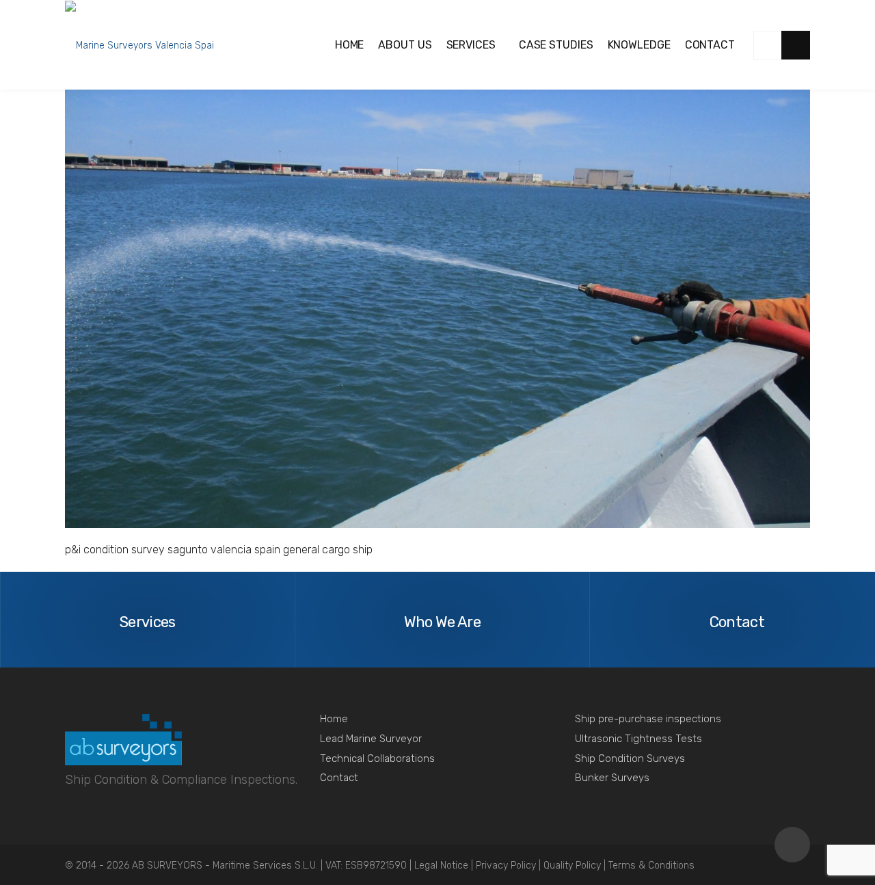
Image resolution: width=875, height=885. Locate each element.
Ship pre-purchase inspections (648, 719)
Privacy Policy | (509, 865)
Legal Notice (442, 865)
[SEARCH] (795, 45)
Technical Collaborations (377, 758)
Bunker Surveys (612, 777)
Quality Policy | (575, 865)
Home (334, 719)
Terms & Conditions (651, 865)
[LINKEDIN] (767, 45)
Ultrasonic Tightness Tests (638, 738)
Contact (339, 777)
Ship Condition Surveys (630, 758)
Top (792, 844)
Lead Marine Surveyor (371, 738)
